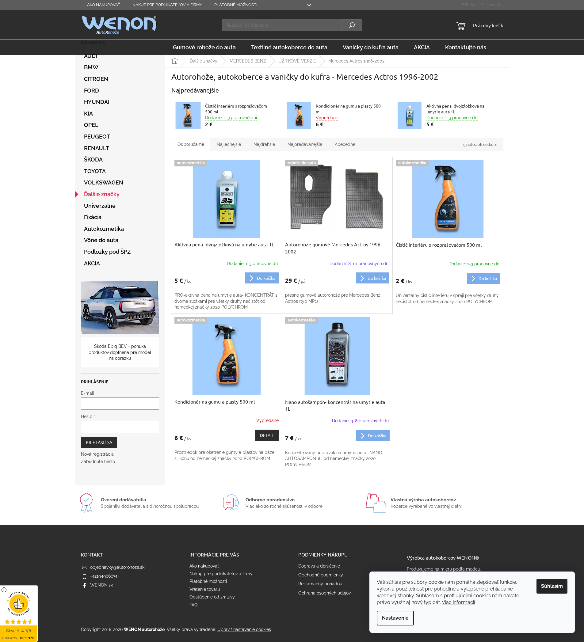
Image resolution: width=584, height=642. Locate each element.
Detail (267, 435)
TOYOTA (95, 171)
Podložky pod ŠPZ (107, 252)
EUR (464, 4)
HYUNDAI (96, 102)
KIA (88, 113)
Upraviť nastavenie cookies (244, 629)
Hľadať (352, 25)
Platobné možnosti (235, 4)
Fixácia (92, 217)
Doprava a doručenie (319, 566)
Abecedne (345, 144)
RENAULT (96, 148)
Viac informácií (458, 602)
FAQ (193, 604)
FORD (91, 90)
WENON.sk (101, 585)
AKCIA (92, 263)
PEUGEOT (97, 136)
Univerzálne (100, 206)
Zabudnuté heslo (98, 461)
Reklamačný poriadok (320, 583)
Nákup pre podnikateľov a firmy (167, 4)
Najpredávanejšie (305, 144)
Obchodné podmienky (320, 574)
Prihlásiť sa (99, 442)
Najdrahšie (264, 144)
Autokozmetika (104, 229)
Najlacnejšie (229, 144)
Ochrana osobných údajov (324, 593)
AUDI (90, 56)
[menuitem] (204, 47)
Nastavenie (395, 618)
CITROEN (96, 79)
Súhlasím (552, 586)
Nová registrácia (97, 454)
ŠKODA (93, 159)
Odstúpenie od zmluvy (212, 597)
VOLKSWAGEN (103, 182)
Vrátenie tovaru (204, 589)
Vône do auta (101, 240)
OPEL (91, 125)
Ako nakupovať (103, 4)
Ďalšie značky (102, 194)
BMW (91, 67)
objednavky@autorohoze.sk (117, 567)
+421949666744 (105, 576)
